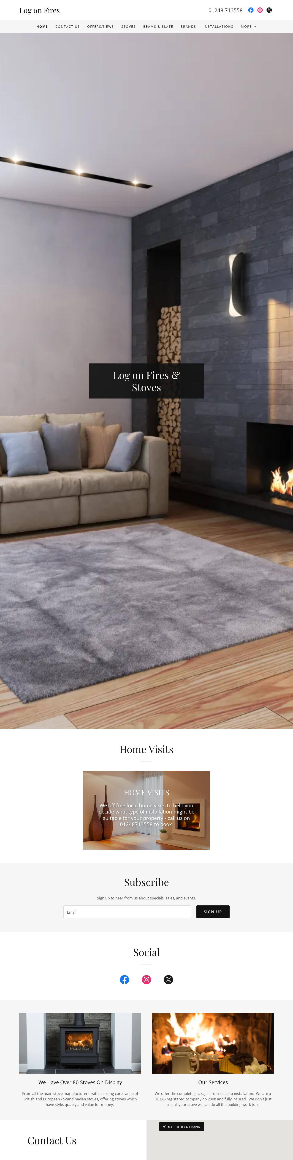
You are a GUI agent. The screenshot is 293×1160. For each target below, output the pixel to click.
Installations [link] (218, 26)
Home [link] (42, 26)
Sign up (213, 911)
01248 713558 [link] (226, 10)
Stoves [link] (128, 26)
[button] (249, 26)
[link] (82, 11)
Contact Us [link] (67, 26)
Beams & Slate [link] (158, 26)
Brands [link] (188, 26)
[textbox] (127, 911)
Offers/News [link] (100, 26)
